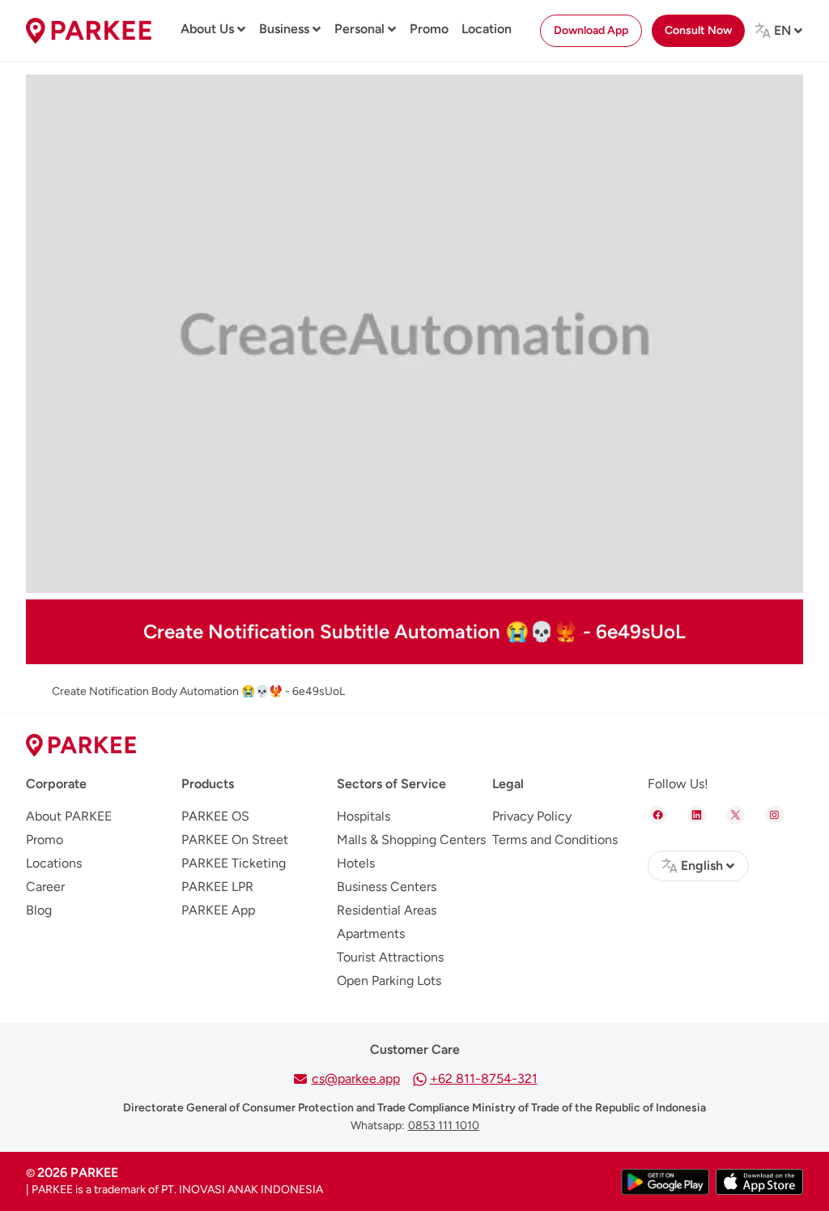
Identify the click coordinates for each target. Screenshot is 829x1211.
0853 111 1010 (443, 1125)
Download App (591, 30)
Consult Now (698, 30)
